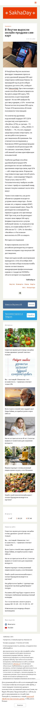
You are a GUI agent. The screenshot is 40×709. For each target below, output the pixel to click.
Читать (31, 304)
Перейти (30, 315)
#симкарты (19, 284)
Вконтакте (11, 624)
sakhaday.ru (16, 664)
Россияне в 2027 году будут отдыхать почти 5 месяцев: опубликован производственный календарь (20, 595)
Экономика (8, 26)
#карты (32, 284)
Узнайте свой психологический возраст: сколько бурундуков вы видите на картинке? (18, 576)
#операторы (31, 287)
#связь (27, 284)
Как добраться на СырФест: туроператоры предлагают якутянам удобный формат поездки (19, 586)
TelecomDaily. (13, 88)
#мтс (24, 287)
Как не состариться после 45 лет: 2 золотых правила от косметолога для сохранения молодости (20, 561)
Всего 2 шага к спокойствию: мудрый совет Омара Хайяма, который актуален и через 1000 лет (19, 551)
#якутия (12, 284)
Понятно (20, 705)
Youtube (10, 628)
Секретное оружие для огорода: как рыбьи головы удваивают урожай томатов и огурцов (19, 533)
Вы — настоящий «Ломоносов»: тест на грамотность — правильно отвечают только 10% (18, 542)
